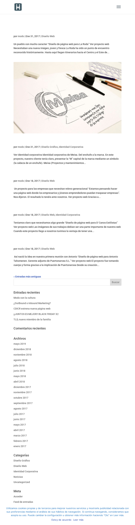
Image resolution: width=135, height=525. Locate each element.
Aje (17, 175)
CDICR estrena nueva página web (32, 308)
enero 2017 (20, 446)
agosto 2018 (20, 360)
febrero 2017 (21, 441)
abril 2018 (19, 381)
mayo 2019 (20, 343)
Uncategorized (22, 482)
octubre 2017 (21, 397)
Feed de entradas (23, 501)
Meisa (20, 141)
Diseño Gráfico (49, 146)
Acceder (18, 496)
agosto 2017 (20, 408)
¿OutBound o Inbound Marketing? (32, 303)
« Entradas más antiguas (27, 276)
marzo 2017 (20, 435)
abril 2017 (19, 430)
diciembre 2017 (22, 387)
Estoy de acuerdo (62, 519)
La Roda (22, 30)
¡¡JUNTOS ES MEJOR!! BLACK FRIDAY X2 (36, 314)
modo (21, 36)
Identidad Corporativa (71, 146)
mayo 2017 (20, 424)
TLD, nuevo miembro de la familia (32, 319)
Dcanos (21, 208)
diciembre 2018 (22, 349)
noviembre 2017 (23, 392)
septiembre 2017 (23, 403)
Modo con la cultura (25, 297)
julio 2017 (19, 414)
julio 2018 (19, 365)
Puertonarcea (27, 242)
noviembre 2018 (23, 354)
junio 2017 (19, 419)
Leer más (78, 519)
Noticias (18, 476)
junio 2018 (19, 370)
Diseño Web (48, 36)
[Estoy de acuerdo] (130, 514)
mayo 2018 (20, 376)
